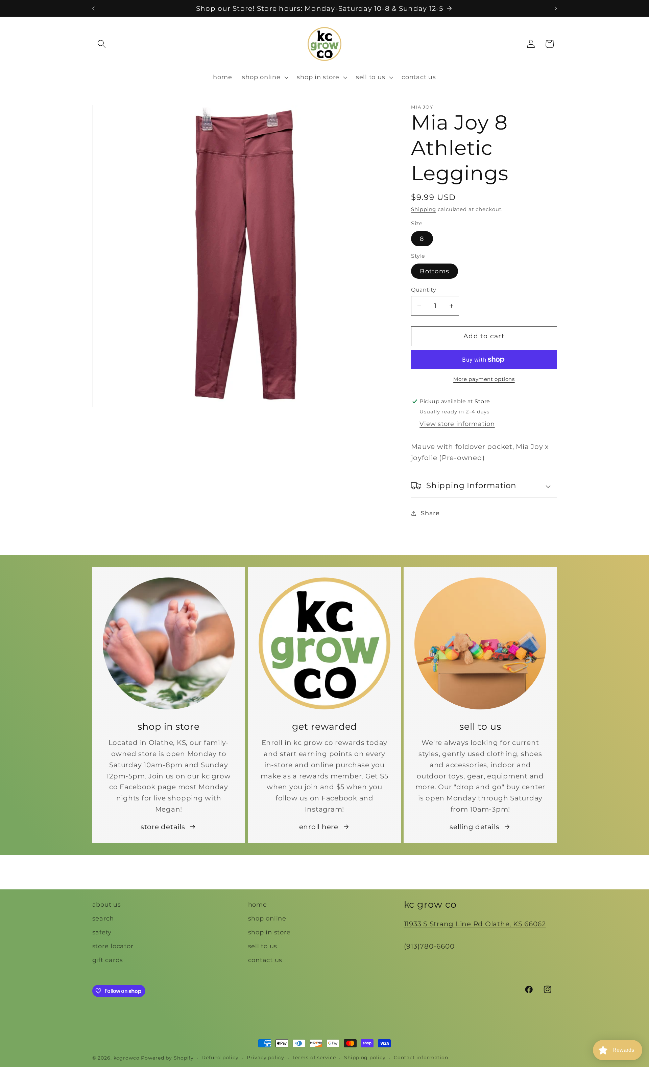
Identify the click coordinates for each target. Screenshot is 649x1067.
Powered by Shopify (167, 1058)
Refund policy (220, 1057)
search (103, 918)
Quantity (423, 289)
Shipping (423, 209)
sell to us (263, 946)
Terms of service (314, 1057)
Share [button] (430, 513)
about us (106, 904)
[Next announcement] (555, 8)
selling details (474, 827)
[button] (101, 44)
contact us (265, 960)
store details (163, 827)
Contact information (421, 1057)
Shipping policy (364, 1057)
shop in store (269, 932)
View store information (457, 423)
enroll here (318, 827)
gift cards (107, 960)
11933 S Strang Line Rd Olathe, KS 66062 (475, 924)
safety (102, 932)
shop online (267, 918)
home (257, 904)
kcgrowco (127, 1058)
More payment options (484, 379)
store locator (113, 946)
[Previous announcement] (93, 8)
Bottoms (434, 271)
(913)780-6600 (429, 946)
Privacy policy (265, 1057)
